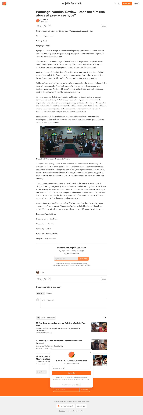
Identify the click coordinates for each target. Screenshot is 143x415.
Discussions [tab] (51, 317)
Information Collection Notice (70, 379)
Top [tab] (38, 317)
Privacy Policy (86, 379)
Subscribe (127, 3)
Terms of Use (81, 377)
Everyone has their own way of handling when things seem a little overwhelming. (58, 329)
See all (40, 372)
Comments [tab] (40, 293)
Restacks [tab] (49, 293)
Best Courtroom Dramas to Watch (55, 159)
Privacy (69, 401)
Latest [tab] (43, 317)
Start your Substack (66, 406)
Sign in (136, 3)
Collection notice (83, 401)
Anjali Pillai (44, 19)
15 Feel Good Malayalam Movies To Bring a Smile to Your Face (61, 324)
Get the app (81, 406)
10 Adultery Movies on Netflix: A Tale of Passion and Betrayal (59, 342)
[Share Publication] (119, 3)
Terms (75, 401)
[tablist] (44, 293)
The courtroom (42, 61)
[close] (90, 352)
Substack (62, 411)
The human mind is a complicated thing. (49, 346)
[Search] (115, 3)
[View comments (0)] (45, 26)
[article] (71, 329)
